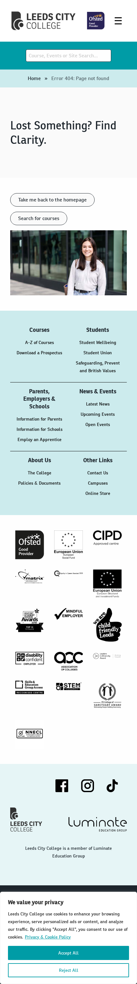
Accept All (68, 953)
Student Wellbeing (97, 342)
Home (34, 78)
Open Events (97, 424)
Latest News (98, 404)
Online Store (97, 493)
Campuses (98, 483)
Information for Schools (39, 429)
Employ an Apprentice (39, 439)
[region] (68, 938)
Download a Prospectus (39, 353)
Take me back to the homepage (52, 199)
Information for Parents (39, 419)
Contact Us (97, 473)
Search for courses (38, 218)
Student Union (97, 353)
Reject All (68, 970)
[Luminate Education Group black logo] (97, 824)
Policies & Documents (39, 483)
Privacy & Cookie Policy (48, 937)
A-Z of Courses (39, 342)
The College (39, 473)
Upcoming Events (98, 414)
